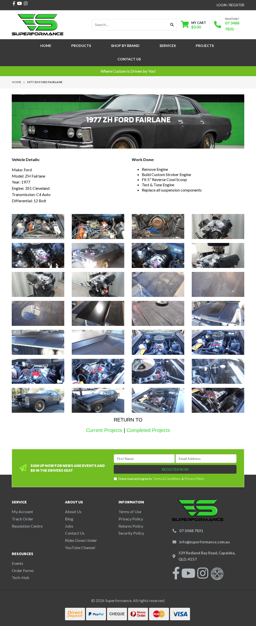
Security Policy (131, 533)
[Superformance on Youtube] (188, 576)
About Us (73, 511)
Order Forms (23, 570)
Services (168, 45)
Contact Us (129, 59)
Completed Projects (148, 430)
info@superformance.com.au (204, 542)
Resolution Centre (27, 526)
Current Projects (104, 430)
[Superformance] (38, 24)
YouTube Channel (80, 547)
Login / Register (230, 5)
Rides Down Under (81, 540)
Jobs (69, 526)
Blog (69, 518)
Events (17, 563)
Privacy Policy (194, 479)
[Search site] (172, 24)
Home (45, 45)
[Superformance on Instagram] (202, 576)
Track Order (22, 518)
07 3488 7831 (191, 530)
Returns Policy (130, 526)
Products (81, 45)
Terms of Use (129, 511)
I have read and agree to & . (161, 479)
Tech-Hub (20, 577)
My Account (22, 511)
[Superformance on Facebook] (176, 576)
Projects (205, 45)
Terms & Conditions (166, 479)
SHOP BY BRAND (125, 45)
